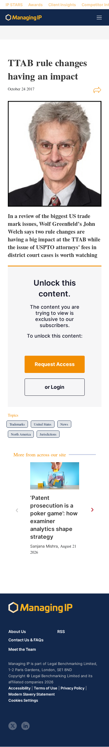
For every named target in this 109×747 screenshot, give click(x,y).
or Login (54, 387)
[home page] (24, 17)
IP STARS (14, 4)
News (64, 424)
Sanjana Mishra (44, 546)
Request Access (55, 364)
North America (21, 434)
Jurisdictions (48, 434)
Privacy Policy (72, 688)
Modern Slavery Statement (31, 694)
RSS (61, 631)
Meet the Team (22, 649)
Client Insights (62, 4)
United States (42, 424)
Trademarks (17, 424)
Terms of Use (45, 688)
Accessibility (19, 688)
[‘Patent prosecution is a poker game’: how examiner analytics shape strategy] (54, 476)
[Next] (92, 510)
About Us (17, 631)
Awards (35, 4)
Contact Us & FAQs (26, 640)
